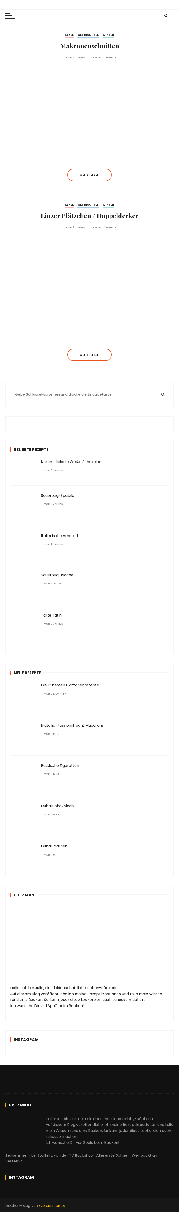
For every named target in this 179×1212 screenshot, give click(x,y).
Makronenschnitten (89, 45)
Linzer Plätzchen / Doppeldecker (89, 215)
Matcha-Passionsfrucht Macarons (72, 725)
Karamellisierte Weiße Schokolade (72, 461)
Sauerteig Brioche (57, 575)
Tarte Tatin (51, 615)
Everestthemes (52, 1205)
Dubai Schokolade (57, 806)
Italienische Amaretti (60, 535)
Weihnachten (88, 35)
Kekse (69, 35)
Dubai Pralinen (54, 846)
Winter (108, 35)
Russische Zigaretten (60, 765)
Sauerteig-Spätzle (57, 495)
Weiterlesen (89, 174)
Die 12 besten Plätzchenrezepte (70, 685)
